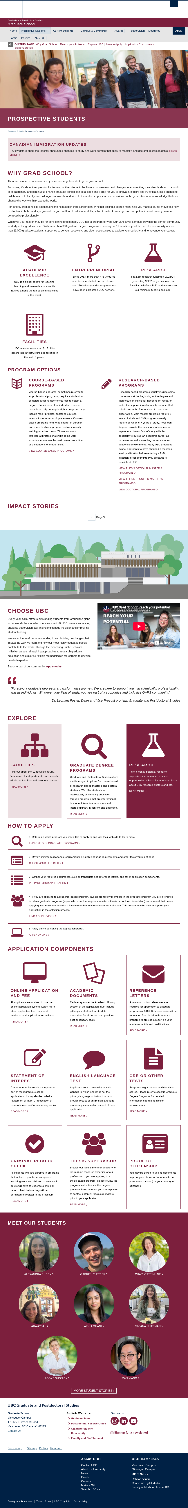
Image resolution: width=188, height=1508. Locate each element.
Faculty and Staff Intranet (87, 1438)
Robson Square (141, 1479)
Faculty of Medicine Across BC (150, 1487)
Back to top (15, 1448)
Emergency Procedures (20, 1501)
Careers (86, 1481)
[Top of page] (11, 44)
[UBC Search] (174, 4)
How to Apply (114, 44)
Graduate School (15, 131)
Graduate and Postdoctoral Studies (94, 1406)
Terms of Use (43, 1501)
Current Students (63, 30)
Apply (178, 30)
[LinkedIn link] (124, 1421)
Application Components (139, 44)
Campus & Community (94, 30)
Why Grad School (46, 44)
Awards (119, 30)
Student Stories (24, 47)
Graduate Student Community (82, 1430)
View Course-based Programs (50, 450)
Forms (13, 37)
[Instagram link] (115, 1421)
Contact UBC (89, 1465)
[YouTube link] (133, 1421)
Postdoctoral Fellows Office (88, 1423)
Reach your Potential (72, 44)
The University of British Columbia (16, 9)
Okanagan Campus (143, 1469)
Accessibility (80, 1501)
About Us (40, 38)
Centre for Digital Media (146, 1483)
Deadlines (154, 30)
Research (56, 1448)
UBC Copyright (62, 1501)
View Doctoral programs (137, 489)
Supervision (138, 30)
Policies (25, 37)
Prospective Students (33, 30)
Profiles (43, 1448)
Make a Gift (88, 1485)
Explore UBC (96, 44)
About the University (93, 1469)
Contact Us (14, 1430)
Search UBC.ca (90, 1489)
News (84, 1473)
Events (85, 1477)
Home (13, 30)
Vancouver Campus (144, 1465)
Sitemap (32, 1448)
